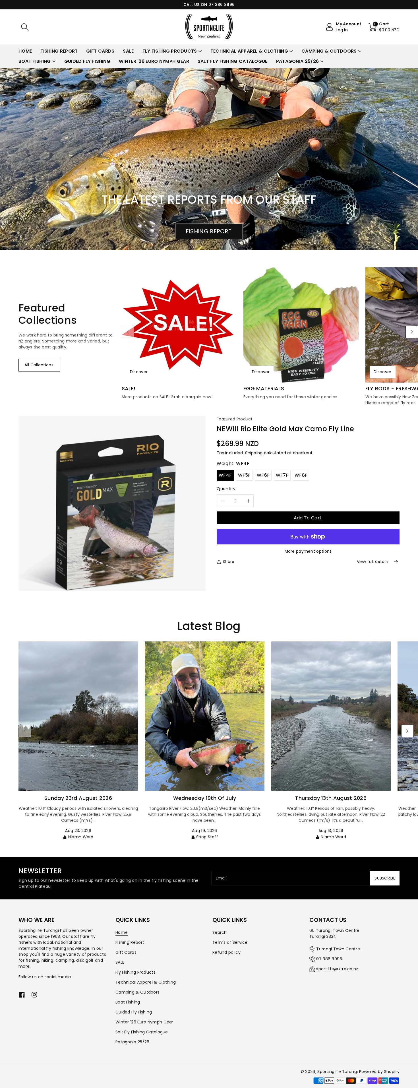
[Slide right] (411, 332)
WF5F (244, 475)
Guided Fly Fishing (133, 1012)
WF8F (301, 475)
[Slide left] (128, 332)
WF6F (263, 475)
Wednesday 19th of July (204, 798)
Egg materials (263, 388)
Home (121, 932)
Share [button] (229, 561)
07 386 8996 (329, 959)
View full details (373, 561)
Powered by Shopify (379, 1071)
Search (219, 932)
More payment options (308, 551)
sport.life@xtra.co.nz (337, 969)
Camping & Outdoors (137, 992)
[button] (24, 27)
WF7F (282, 475)
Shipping (253, 453)
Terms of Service (230, 942)
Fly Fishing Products (135, 972)
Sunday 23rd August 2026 (78, 798)
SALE (119, 962)
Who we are (36, 919)
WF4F (225, 475)
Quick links (132, 919)
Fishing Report (129, 942)
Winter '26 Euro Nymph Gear (144, 1022)
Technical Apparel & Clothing (145, 982)
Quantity (226, 489)
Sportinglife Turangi (338, 1071)
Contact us (327, 919)
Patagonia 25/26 (132, 1042)
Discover (139, 372)
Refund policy (226, 952)
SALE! (129, 388)
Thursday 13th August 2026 (331, 798)
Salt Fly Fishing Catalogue (141, 1032)
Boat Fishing (127, 1002)
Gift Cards (125, 952)
